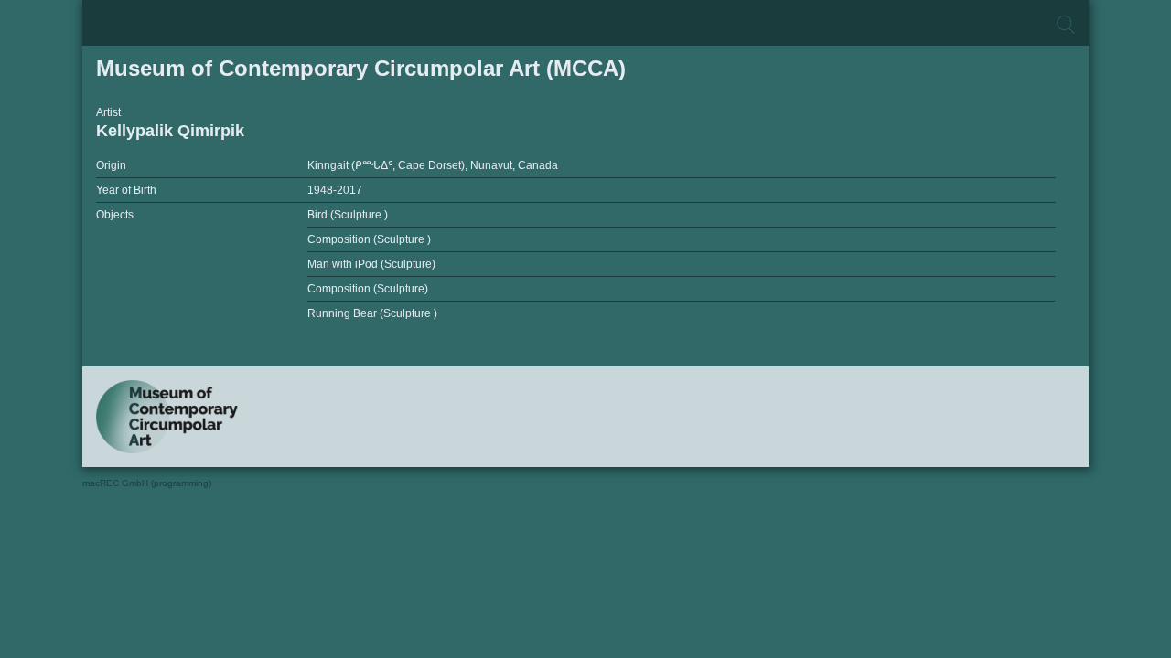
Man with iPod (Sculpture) (371, 264)
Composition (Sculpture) (367, 288)
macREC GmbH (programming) (146, 483)
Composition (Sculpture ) (369, 239)
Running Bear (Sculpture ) (372, 313)
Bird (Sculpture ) (347, 214)
